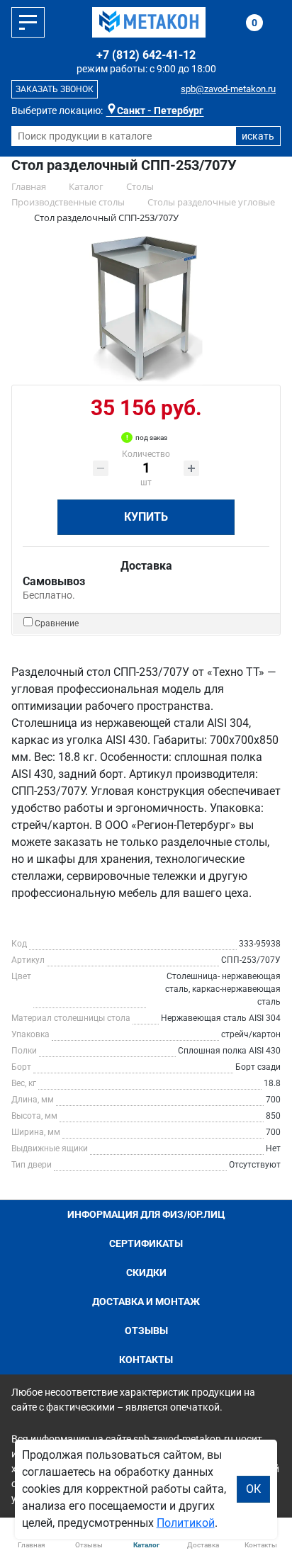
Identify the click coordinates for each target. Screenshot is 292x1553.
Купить (146, 517)
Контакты (146, 1359)
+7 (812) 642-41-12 (146, 55)
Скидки (146, 1272)
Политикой (186, 1523)
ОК (253, 1489)
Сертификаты (146, 1243)
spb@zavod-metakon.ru (228, 89)
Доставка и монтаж (146, 1301)
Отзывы (146, 1330)
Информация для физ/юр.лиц (146, 1214)
